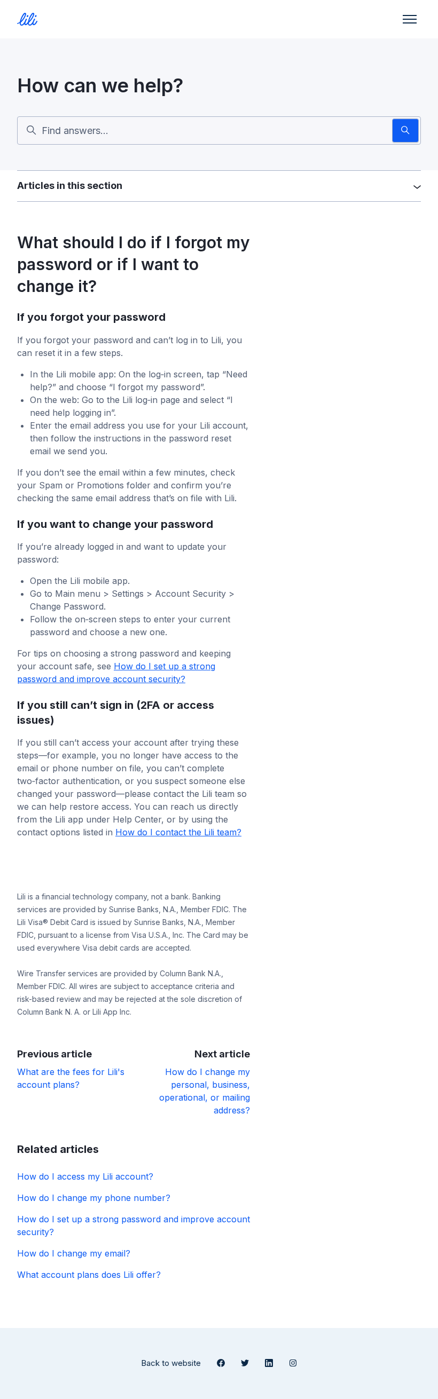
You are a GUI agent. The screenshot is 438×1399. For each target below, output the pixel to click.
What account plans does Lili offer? (89, 1274)
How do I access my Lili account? (85, 1176)
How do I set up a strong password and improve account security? (133, 1225)
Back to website (171, 1363)
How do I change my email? (73, 1253)
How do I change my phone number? (93, 1197)
